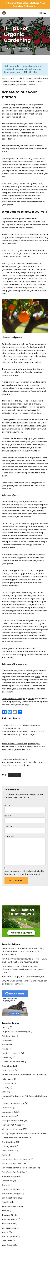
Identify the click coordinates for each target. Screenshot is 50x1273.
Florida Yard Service (11, 1053)
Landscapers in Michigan (13, 698)
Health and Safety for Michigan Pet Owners (22, 1074)
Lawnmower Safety (11, 1112)
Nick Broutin (12, 48)
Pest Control (8, 1150)
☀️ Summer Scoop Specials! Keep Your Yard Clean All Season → (25, 4)
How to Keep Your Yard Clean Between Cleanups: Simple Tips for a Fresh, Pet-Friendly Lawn (24, 969)
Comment (10, 836)
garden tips (14, 775)
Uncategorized (9, 1228)
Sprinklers (6, 1202)
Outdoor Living (9, 1142)
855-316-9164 (30, 72)
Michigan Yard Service (12, 1129)
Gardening (7, 1057)
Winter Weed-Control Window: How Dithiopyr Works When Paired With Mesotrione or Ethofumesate (23, 951)
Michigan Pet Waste (11, 1125)
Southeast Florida (10, 1197)
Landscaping (8, 1083)
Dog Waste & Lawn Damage (15, 1031)
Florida (31, 698)
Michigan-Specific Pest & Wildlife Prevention (23, 1133)
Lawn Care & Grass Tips (13, 1103)
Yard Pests (7, 1240)
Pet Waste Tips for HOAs (13, 1172)
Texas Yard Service (11, 1206)
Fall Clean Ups (8, 1036)
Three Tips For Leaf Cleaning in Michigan (21, 743)
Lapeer (5, 1091)
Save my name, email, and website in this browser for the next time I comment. (24, 872)
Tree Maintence (9, 1219)
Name (8, 805)
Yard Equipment (9, 1236)
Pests (4, 1155)
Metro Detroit (8, 1116)
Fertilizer (6, 1044)
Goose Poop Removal (12, 1061)
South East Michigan (11, 1189)
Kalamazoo (7, 1079)
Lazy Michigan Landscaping (14, 759)
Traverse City (8, 1215)
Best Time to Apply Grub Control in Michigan (23, 976)
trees (37, 676)
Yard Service (8, 1245)
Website (8, 826)
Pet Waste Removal (11, 1163)
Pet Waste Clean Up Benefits (16, 1159)
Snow (4, 1185)
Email (7, 815)
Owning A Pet (8, 1146)
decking (5, 1027)
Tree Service (8, 1223)
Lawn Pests (7, 1107)
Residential (7, 1180)
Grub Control (8, 1070)
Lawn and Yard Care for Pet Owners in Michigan (24, 1096)
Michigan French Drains (12, 1120)
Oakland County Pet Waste (15, 1137)
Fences (5, 1040)
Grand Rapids (8, 1066)
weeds (5, 1232)
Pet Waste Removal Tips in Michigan (19, 1167)
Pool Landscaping (10, 1176)
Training (5, 1210)
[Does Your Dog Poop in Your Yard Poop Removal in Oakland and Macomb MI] (4, 13)
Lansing (5, 1087)
